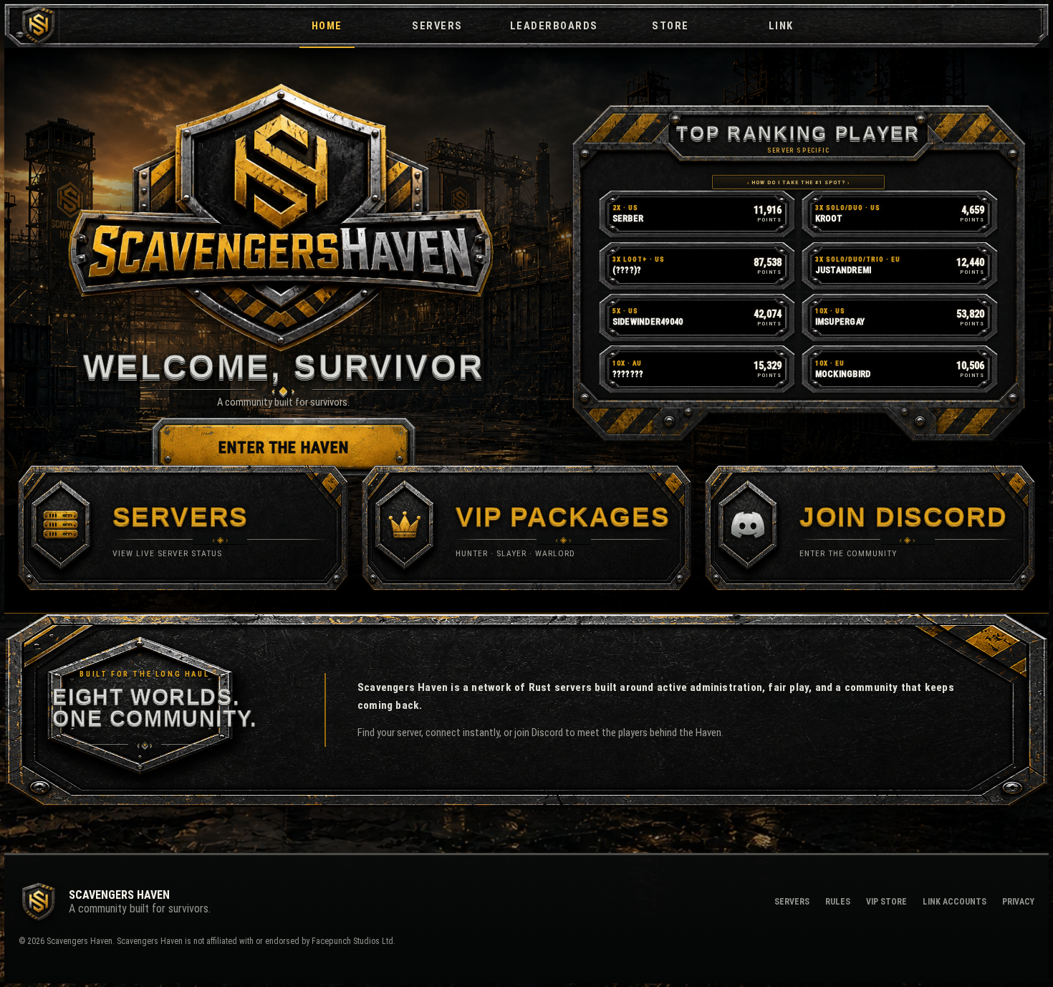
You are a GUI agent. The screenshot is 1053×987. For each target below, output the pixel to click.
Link (781, 25)
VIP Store (886, 902)
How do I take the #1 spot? (798, 182)
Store (670, 25)
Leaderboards (554, 25)
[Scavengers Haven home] (32, 25)
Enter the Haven (283, 448)
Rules (837, 902)
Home (327, 25)
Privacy (1018, 902)
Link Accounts (954, 902)
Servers (437, 25)
